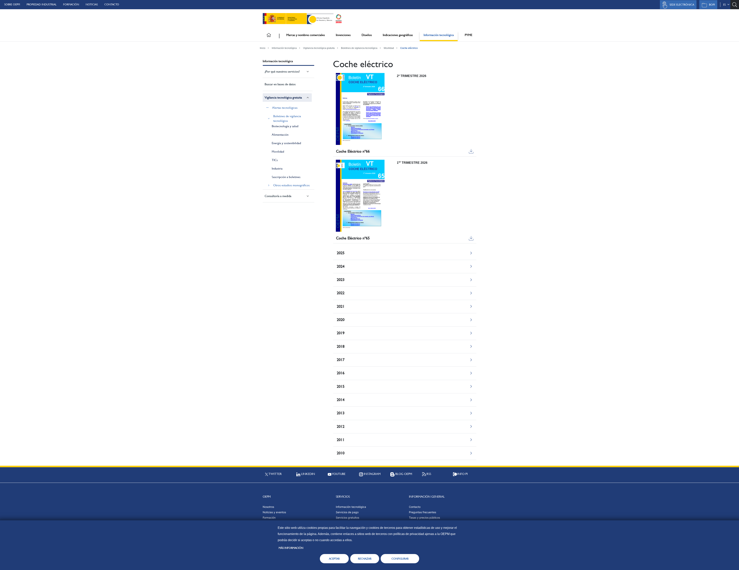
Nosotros (268, 506)
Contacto (111, 4)
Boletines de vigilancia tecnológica (359, 48)
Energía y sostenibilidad (286, 143)
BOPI (712, 4)
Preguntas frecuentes (422, 512)
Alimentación (280, 134)
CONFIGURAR (400, 558)
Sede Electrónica (682, 4)
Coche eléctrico (409, 48)
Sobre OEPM (12, 4)
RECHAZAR (364, 558)
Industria (277, 168)
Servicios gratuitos (347, 517)
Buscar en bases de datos (280, 84)
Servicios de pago (347, 512)
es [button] (725, 4)
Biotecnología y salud (285, 126)
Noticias (92, 4)
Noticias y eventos (274, 512)
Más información (291, 547)
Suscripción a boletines (286, 177)
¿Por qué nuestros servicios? (282, 71)
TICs (275, 160)
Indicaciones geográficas (398, 35)
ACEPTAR (334, 558)
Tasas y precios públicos (424, 517)
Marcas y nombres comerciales (305, 35)
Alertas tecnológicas (285, 107)
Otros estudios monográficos (291, 185)
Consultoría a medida (278, 196)
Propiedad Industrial (42, 4)
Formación (71, 4)
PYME (468, 35)
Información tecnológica (439, 35)
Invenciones (343, 35)
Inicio (262, 48)
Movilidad (389, 48)
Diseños (367, 35)
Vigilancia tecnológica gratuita (319, 48)
